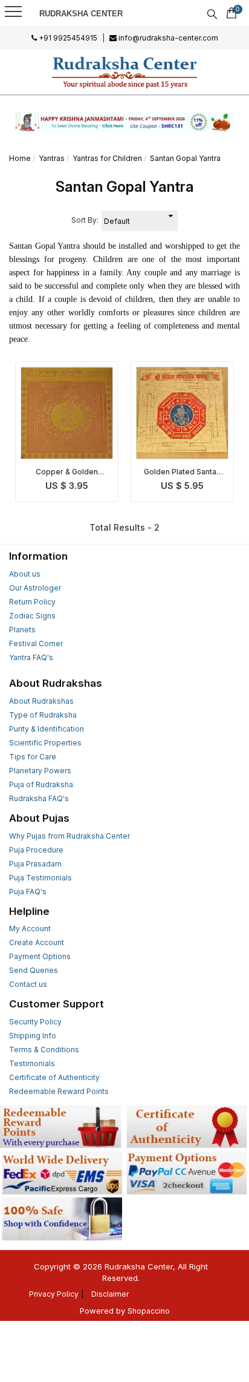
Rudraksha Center (81, 13)
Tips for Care (32, 756)
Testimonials (32, 1063)
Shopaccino (149, 1310)
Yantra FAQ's (31, 657)
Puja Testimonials (40, 877)
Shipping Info (32, 1035)
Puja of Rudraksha (41, 784)
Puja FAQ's (28, 891)
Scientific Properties (45, 742)
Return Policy (32, 601)
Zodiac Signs (32, 615)
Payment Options (40, 956)
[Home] (125, 72)
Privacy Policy (54, 1293)
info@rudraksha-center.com (167, 37)
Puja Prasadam (35, 863)
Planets (22, 629)
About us (24, 573)
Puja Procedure (36, 849)
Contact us (28, 984)
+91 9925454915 (67, 37)
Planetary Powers (40, 770)
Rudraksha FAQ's (39, 798)
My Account (30, 928)
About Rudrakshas (41, 701)
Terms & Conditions (44, 1049)
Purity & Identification (46, 728)
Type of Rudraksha (43, 714)
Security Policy (35, 1021)
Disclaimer (110, 1293)
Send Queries (33, 970)
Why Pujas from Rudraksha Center (69, 835)
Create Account (36, 942)
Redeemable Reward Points (59, 1091)
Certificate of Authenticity (54, 1077)
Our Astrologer (35, 587)
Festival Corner (36, 643)
